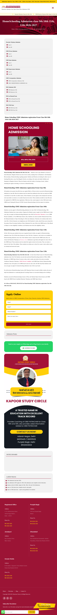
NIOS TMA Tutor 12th (12, 110)
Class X (9, 44)
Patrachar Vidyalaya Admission (13, 42)
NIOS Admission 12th (12, 92)
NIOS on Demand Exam (11, 96)
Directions (10, 591)
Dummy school (23, 239)
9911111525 (52, 1)
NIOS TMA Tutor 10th (12, 107)
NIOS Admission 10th (12, 89)
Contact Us (23, 591)
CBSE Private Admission (11, 51)
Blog (17, 591)
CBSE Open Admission (11, 60)
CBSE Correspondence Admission (13, 78)
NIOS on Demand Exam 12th (14, 101)
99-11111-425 (8, 523)
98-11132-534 (34, 523)
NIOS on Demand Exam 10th (14, 98)
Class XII (10, 47)
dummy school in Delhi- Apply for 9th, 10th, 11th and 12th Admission (23, 485)
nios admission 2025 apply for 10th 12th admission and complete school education (26, 482)
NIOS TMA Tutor (10, 105)
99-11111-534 (33, 521)
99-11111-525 (8, 526)
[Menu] (53, 8)
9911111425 (46, 1)
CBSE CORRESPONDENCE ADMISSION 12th (17, 83)
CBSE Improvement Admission (13, 69)
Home (13, 29)
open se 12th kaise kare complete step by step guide (19, 487)
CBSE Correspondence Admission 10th (16, 80)
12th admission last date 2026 (14, 480)
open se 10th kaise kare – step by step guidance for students (21, 489)
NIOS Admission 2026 (11, 87)
